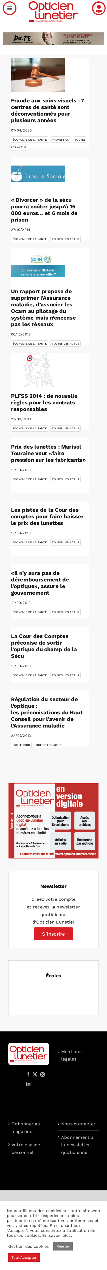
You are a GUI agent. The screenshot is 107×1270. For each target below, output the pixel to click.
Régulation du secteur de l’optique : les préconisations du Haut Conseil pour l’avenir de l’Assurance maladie (47, 712)
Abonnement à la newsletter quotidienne (77, 1145)
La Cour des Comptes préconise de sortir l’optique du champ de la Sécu (44, 646)
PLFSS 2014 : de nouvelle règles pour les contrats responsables (44, 402)
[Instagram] (42, 1074)
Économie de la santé (30, 139)
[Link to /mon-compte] (99, 8)
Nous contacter (78, 1123)
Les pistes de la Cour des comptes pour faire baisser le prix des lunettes (47, 516)
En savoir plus (56, 1235)
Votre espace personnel (26, 1148)
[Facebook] (28, 1074)
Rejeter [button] (63, 1246)
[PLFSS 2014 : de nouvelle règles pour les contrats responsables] (38, 370)
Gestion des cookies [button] (28, 1246)
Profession (60, 139)
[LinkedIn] (28, 1084)
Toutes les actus (65, 238)
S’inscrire (53, 934)
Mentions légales (71, 1055)
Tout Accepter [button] (24, 1257)
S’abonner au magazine (26, 1127)
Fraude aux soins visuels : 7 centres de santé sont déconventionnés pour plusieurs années (47, 110)
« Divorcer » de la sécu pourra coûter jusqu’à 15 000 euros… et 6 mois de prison (44, 210)
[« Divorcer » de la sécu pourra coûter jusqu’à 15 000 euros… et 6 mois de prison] (38, 174)
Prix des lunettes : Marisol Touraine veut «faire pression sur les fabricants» (48, 453)
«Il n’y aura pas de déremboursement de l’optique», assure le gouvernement (40, 583)
